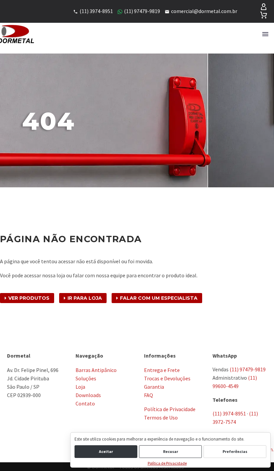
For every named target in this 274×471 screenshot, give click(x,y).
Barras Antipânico (96, 370)
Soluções (86, 378)
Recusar (170, 451)
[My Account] (264, 7)
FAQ (148, 395)
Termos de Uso (161, 417)
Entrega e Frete (162, 370)
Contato (85, 403)
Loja (80, 386)
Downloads (88, 395)
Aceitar (106, 451)
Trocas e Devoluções (167, 378)
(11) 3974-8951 (229, 413)
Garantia (154, 386)
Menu (265, 34)
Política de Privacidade (167, 463)
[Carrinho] (264, 15)
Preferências (235, 451)
